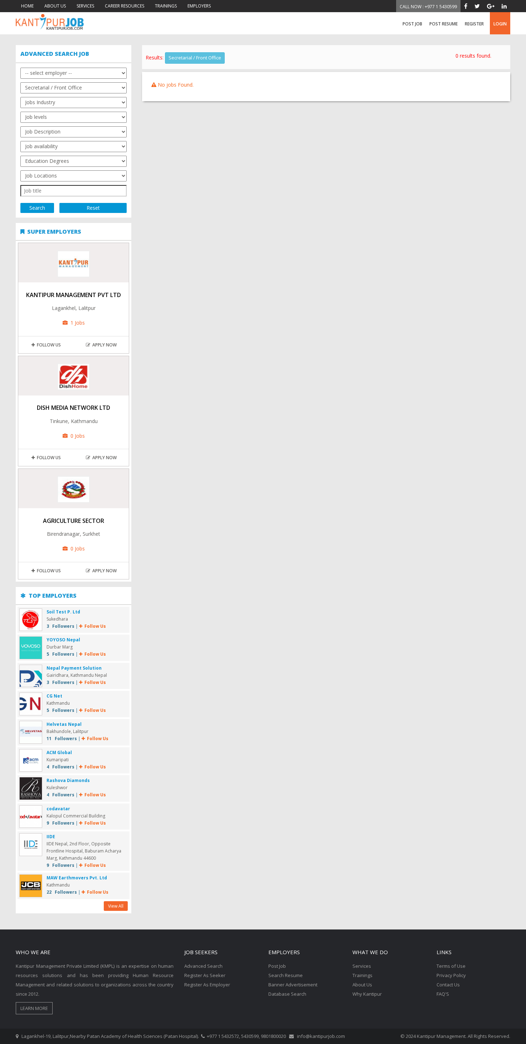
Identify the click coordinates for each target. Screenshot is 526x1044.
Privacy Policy (451, 975)
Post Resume (443, 24)
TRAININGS (166, 6)
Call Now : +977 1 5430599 (428, 7)
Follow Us (48, 345)
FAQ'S (443, 994)
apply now (103, 345)
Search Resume (285, 975)
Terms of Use (451, 966)
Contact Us (448, 984)
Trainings (362, 975)
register (474, 24)
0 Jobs (76, 435)
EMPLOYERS (199, 6)
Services (361, 966)
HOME (27, 6)
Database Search (287, 994)
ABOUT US (55, 6)
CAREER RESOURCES (124, 6)
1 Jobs (76, 322)
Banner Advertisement (292, 984)
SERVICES (85, 6)
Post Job (412, 24)
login (500, 24)
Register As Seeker (204, 975)
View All (115, 906)
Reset (93, 207)
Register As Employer (207, 984)
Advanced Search (203, 966)
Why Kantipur (367, 994)
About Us (362, 984)
